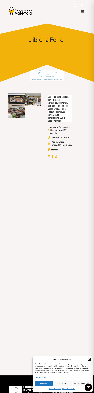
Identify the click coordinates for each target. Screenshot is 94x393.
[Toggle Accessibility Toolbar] (88, 387)
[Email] (49, 156)
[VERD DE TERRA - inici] (20, 10)
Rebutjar (62, 383)
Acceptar (43, 383)
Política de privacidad (68, 389)
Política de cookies (55, 389)
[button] (89, 359)
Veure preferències (81, 383)
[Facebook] (52, 156)
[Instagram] (56, 156)
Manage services (41, 377)
